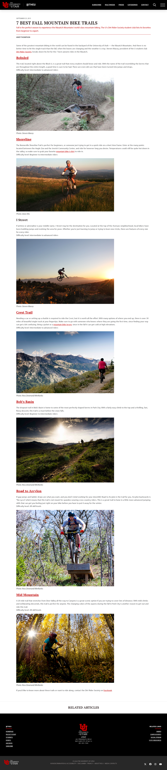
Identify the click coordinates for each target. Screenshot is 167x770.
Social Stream (156, 737)
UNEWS (158, 731)
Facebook (108, 690)
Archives (9, 743)
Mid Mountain (27, 595)
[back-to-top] (164, 765)
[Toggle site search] (154, 5)
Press (121, 5)
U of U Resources (155, 740)
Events (8, 740)
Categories (133, 5)
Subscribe (96, 5)
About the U (99, 763)
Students (9, 737)
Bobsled (22, 58)
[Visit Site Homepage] (83, 734)
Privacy (90, 763)
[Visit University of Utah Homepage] (11, 5)
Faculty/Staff (11, 734)
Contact (145, 5)
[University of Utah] (15, 762)
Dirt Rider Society (23, 52)
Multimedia (110, 5)
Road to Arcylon (29, 491)
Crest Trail (24, 312)
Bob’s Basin (25, 402)
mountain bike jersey (62, 324)
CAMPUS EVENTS (155, 734)
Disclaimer (82, 763)
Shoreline (23, 139)
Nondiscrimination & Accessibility (63, 763)
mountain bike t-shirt (65, 151)
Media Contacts (111, 763)
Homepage (9, 731)
